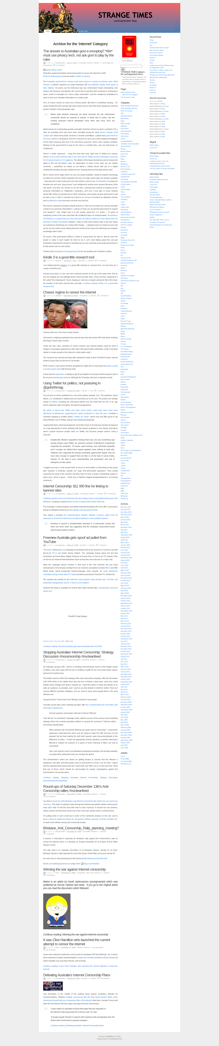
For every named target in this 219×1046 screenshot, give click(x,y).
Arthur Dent (125, 136)
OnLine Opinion (65, 884)
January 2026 (125, 509)
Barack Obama (126, 151)
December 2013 (126, 628)
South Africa (125, 432)
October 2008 (125, 737)
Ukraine (123, 473)
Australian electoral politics (130, 144)
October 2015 (125, 601)
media (123, 331)
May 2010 (124, 689)
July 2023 (124, 530)
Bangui (123, 149)
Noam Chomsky (126, 339)
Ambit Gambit (154, 177)
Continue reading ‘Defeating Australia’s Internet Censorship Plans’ (77, 1026)
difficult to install (55, 201)
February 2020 (126, 573)
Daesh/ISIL (124, 209)
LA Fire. (152, 60)
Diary (151, 63)
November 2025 (126, 514)
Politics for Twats (81, 417)
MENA (123, 334)
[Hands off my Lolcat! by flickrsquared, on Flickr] (52, 70)
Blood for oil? (125, 166)
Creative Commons (82, 76)
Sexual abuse (125, 422)
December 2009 (126, 702)
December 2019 (126, 578)
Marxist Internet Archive (158, 204)
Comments (126, 761)
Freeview (47, 550)
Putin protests (125, 392)
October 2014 (125, 608)
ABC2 (107, 568)
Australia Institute (108, 958)
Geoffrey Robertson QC (129, 260)
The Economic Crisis (81, 31)
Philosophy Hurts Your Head (159, 212)
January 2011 (125, 671)
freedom (90, 63)
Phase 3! (153, 87)
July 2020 (124, 563)
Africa (123, 121)
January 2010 (125, 699)
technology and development (131, 450)
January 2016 (125, 598)
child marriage (125, 189)
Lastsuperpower (126, 311)
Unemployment (126, 481)
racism (123, 394)
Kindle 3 (63, 265)
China (123, 192)
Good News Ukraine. (157, 55)
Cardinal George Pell (128, 174)
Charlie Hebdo (126, 184)
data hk (152, 101)
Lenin (123, 316)
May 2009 (124, 720)
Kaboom (153, 90)
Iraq (122, 288)
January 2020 (125, 575)
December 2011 (126, 646)
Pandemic (124, 359)
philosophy (124, 369)
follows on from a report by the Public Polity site (85, 502)
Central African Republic (129, 182)
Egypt (123, 237)
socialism (124, 427)
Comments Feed (116, 1039)
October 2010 (125, 679)
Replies (96, 864)
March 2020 (125, 570)
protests (123, 384)
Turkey (123, 468)
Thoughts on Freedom (157, 222)
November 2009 (126, 704)
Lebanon (124, 313)
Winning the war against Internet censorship (74, 869)
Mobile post (48, 864)
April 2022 (124, 540)
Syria (122, 448)
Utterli (78, 864)
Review (123, 399)
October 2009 (125, 707)
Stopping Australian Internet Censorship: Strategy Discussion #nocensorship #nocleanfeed (78, 654)
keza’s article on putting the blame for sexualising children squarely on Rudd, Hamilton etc (80, 819)
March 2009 (125, 725)
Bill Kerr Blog (154, 145)
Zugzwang (124, 498)
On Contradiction (126, 346)
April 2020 (124, 568)
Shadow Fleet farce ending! (159, 47)
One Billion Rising (127, 351)
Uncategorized (126, 478)
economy (124, 232)
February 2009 (126, 727)
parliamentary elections (61, 377)
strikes (123, 443)
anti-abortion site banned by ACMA (83, 510)
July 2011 (124, 659)
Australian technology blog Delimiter (69, 251)
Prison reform (125, 379)
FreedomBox (101, 181)
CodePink (124, 199)
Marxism (123, 326)
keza (57, 873)
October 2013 (125, 633)
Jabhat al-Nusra (126, 298)
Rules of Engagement (128, 407)
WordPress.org (126, 764)
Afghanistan (125, 118)
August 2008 (125, 742)
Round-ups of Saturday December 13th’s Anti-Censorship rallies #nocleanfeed (76, 788)
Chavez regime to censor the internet (69, 292)
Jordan (123, 301)
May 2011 (124, 664)
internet (96, 63)
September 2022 (126, 535)
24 (51, 950)
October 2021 (125, 547)
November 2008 (126, 735)
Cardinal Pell (125, 177)
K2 (120, 1036)
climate (123, 194)
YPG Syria (124, 493)
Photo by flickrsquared (52, 76)
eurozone (124, 242)
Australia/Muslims (126, 141)
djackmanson (64, 864)
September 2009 (126, 709)
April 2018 (124, 590)
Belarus (123, 156)
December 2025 (126, 512)
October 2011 (125, 651)
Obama (123, 341)
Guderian (124, 265)
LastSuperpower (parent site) (160, 166)
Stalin (123, 437)
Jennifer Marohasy (156, 197)
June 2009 (124, 717)
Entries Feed (102, 1039)
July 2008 (124, 745)
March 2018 (125, 593)
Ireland (123, 291)
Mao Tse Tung (126, 321)
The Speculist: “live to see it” (159, 220)
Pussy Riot (124, 389)
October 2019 (125, 580)
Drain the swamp (126, 225)
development (125, 220)
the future (124, 455)
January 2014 (125, 626)
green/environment (127, 263)
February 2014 (126, 623)
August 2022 (125, 537)
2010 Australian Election (129, 108)
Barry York (124, 154)
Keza (122, 306)
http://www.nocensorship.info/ (95, 858)
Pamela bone (125, 356)
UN (122, 475)
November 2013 (126, 631)
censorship (82, 63)
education (81, 260)
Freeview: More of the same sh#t (53, 641)
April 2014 (124, 618)
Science (123, 420)
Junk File (153, 92)
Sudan (123, 445)
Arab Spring (125, 133)
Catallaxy (153, 189)
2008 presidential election (129, 106)
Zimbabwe (124, 496)
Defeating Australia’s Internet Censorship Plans (76, 975)
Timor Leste (125, 460)
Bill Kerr (123, 161)
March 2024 (125, 525)
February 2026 (126, 507)
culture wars (90, 873)
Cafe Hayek (154, 187)
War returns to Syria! (157, 50)
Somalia (123, 430)
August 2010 (125, 684)
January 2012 (125, 644)
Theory (152, 82)
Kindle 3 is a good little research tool (68, 257)
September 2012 (126, 639)
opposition (60, 374)
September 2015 (126, 603)
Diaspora (88, 197)
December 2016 (126, 595)
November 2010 (126, 677)
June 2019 (124, 583)
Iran (91, 391)
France (123, 250)
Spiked (54, 402)
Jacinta (152, 80)
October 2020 (125, 555)
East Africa (124, 230)
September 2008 (126, 740)
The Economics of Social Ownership (162, 168)
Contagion (153, 85)
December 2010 (126, 674)
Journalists (124, 303)
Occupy (123, 344)
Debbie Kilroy (125, 215)
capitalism (124, 171)
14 (105, 978)
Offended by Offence (157, 207)
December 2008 (126, 732)
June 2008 (124, 748)
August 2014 (125, 613)
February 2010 (126, 697)
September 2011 (126, 654)
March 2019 (125, 585)
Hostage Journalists (127, 275)
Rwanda (123, 415)
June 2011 (124, 661)
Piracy (123, 372)
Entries (125, 759)
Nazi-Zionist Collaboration (158, 77)
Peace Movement (127, 364)
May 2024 (124, 522)
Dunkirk (123, 227)
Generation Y (154, 192)
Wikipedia (57, 550)
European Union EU (128, 240)
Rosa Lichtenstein (127, 405)
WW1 (122, 488)
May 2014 (124, 616)
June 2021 (124, 550)
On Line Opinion (155, 209)
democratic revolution (128, 217)
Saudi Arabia (125, 417)
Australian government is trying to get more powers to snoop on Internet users (79, 81)
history (123, 268)
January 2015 (125, 606)
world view (124, 486)
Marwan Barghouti (127, 323)
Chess (123, 187)
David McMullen (126, 212)
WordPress (111, 1036)
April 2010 (124, 692)
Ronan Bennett (126, 402)
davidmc (58, 260)
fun (122, 255)
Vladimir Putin (125, 483)
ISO (122, 293)
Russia (123, 410)
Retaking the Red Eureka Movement (162, 75)
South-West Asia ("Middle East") (132, 435)
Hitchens (124, 270)
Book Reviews (125, 169)
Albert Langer (125, 123)
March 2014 (125, 621)
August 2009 (125, 712)
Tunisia (123, 465)
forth (98, 395)
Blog (47, 31)
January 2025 (125, 519)
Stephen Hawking (127, 440)
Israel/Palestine (126, 296)
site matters (125, 425)
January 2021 (125, 552)
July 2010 (124, 687)
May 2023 (124, 532)
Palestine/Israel (126, 354)
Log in (123, 756)
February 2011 (126, 669)
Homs (123, 273)
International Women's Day (130, 280)
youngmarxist (60, 63)
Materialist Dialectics (127, 329)
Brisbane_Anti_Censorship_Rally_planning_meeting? (81, 828)
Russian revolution (127, 412)
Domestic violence (127, 222)
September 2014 (126, 611)
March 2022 (125, 542)
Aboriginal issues (126, 116)
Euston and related (127, 245)
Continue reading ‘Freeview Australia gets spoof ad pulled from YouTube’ (72, 646)
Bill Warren (124, 164)
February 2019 (126, 588)
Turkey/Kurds (125, 470)
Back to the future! (156, 53)
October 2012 (125, 636)
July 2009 (124, 715)
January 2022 (125, 545)
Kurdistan (124, 308)
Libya (122, 318)
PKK (122, 374)
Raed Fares (125, 397)
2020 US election (127, 111)
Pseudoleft (124, 387)
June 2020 (124, 565)
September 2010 (126, 682)
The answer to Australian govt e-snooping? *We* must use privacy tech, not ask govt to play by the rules (78, 55)
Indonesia (124, 278)
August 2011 (125, 656)
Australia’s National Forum (159, 179)
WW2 (122, 491)
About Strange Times (61, 31)
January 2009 (125, 730)
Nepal (123, 336)
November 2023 (126, 527)
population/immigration (128, 377)
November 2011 (126, 649)
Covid (123, 202)
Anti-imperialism (126, 131)
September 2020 (126, 557)
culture (123, 204)
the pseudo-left (98, 947)
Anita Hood (124, 128)
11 (51, 796)
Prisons (123, 382)
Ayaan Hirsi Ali (125, 146)
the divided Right (126, 453)
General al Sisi (126, 258)
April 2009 (124, 722)
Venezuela (153, 42)
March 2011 (125, 666)
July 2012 (124, 641)
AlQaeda (124, 126)
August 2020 (125, 560)
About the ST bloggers (130, 94)
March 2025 (125, 517)
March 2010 (125, 694)
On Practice (125, 349)
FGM (122, 247)
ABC (122, 113)
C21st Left (153, 147)
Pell (122, 367)
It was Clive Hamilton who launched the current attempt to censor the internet (76, 942)
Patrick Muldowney (127, 361)
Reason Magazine (156, 215)
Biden (123, 159)
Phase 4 (153, 58)
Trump (123, 463)
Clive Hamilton (88, 958)
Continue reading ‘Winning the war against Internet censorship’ (75, 934)
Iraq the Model (155, 195)
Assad (123, 139)
